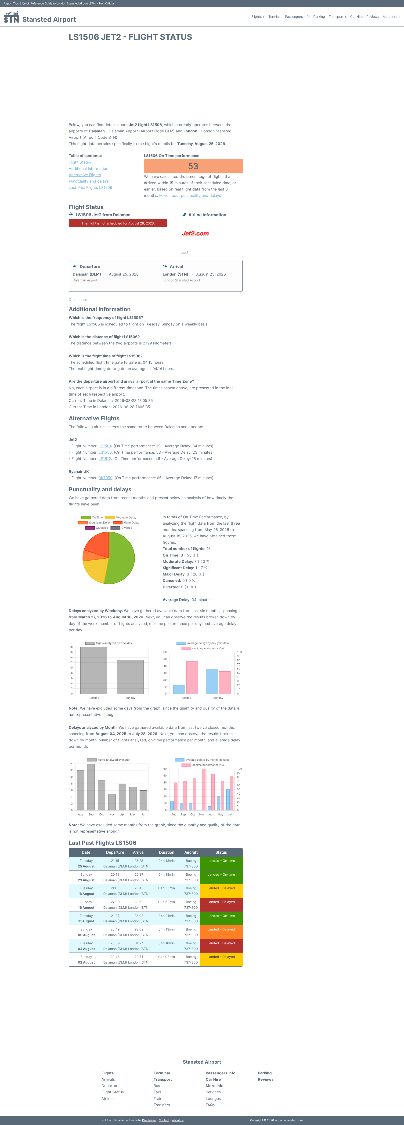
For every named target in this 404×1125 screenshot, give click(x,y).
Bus (157, 1085)
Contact (164, 1120)
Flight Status (80, 162)
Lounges (213, 1098)
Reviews (372, 17)
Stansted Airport (49, 19)
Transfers (162, 1105)
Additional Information (88, 168)
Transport (163, 1079)
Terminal (274, 17)
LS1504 (105, 446)
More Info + (391, 17)
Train (158, 1098)
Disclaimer (149, 1120)
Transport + (337, 17)
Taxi (157, 1092)
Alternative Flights (85, 174)
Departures (111, 1085)
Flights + (258, 17)
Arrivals (108, 1079)
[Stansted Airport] (11, 17)
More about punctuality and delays (190, 195)
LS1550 (105, 452)
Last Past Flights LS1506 (90, 187)
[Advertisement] (202, 84)
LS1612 (105, 458)
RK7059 (105, 477)
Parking (319, 17)
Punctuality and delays (89, 181)
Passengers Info (297, 17)
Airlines (107, 1098)
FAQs (210, 1105)
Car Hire (356, 17)
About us (178, 1120)
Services (213, 1092)
